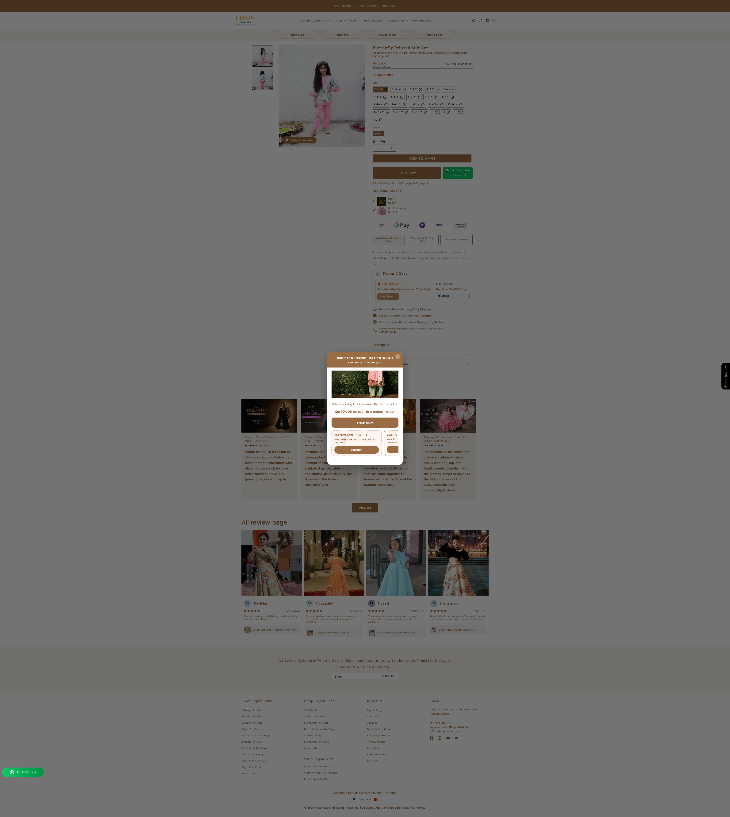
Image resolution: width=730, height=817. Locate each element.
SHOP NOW (365, 422)
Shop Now (356, 449)
